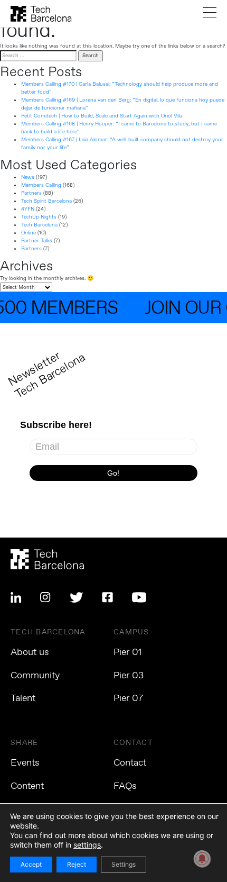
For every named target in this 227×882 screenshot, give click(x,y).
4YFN (27, 209)
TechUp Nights (38, 217)
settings (87, 844)
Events (25, 763)
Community (35, 675)
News (27, 177)
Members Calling (41, 185)
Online (28, 233)
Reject (76, 864)
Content (27, 786)
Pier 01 (128, 652)
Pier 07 (128, 698)
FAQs (125, 786)
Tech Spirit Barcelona (46, 201)
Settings (123, 864)
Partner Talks (36, 240)
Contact (130, 763)
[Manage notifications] (202, 858)
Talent (23, 698)
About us (30, 652)
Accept (31, 864)
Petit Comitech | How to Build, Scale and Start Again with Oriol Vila (101, 116)
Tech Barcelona (39, 225)
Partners (31, 193)
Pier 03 (129, 675)
